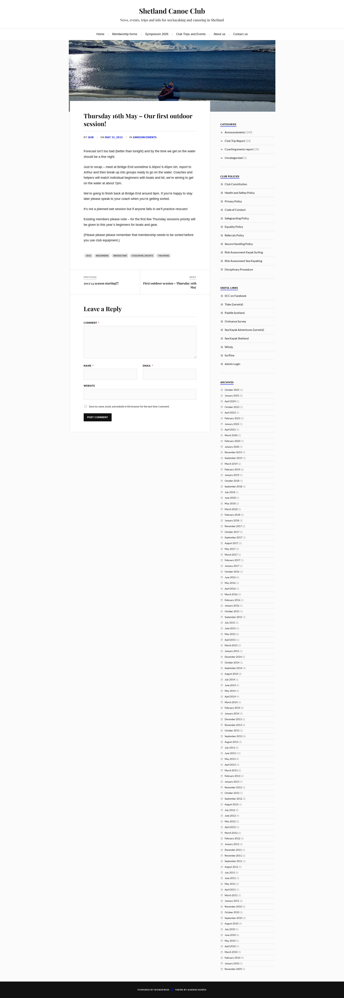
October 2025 (232, 389)
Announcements (145, 137)
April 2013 (230, 764)
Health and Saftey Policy (240, 192)
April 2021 (230, 429)
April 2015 (230, 639)
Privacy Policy (233, 201)
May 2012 (230, 821)
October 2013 (232, 730)
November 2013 (233, 725)
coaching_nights (142, 255)
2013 (88, 255)
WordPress (161, 989)
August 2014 (231, 673)
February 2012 (232, 838)
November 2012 (233, 787)
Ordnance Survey (235, 321)
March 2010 (231, 952)
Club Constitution (236, 184)
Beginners (102, 255)
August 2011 (231, 866)
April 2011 (230, 889)
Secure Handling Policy (239, 243)
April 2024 (230, 401)
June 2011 (230, 878)
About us (219, 34)
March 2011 (231, 895)
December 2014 (233, 656)
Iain (91, 137)
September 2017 (233, 537)
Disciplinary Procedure (239, 269)
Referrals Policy (234, 235)
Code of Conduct (235, 209)
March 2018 (231, 509)
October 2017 (232, 531)
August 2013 (231, 742)
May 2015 (230, 634)
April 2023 (230, 412)
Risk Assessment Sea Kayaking (243, 260)
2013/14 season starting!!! (101, 283)
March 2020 (231, 435)
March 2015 (231, 645)
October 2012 (232, 793)
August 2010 (231, 923)
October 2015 (232, 611)
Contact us (240, 34)
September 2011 (233, 861)
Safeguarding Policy (237, 218)
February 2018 (232, 514)
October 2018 (232, 480)
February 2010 (232, 957)
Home (100, 34)
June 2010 (230, 935)
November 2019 (233, 452)
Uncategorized (234, 157)
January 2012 (232, 844)
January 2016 (232, 605)
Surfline (229, 355)
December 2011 (233, 849)
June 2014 (230, 685)
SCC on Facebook (235, 295)
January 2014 (232, 713)
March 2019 (231, 463)
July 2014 (230, 679)
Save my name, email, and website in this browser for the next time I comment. (129, 406)
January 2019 (232, 475)
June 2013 (230, 753)
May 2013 (230, 759)
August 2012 (231, 804)
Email (148, 365)
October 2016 (232, 571)
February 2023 (232, 418)
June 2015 (230, 628)
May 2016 (230, 582)
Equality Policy (234, 226)
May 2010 (230, 940)
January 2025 (232, 395)
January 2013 (232, 781)
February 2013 (232, 776)
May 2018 (230, 503)
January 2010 (232, 963)
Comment (91, 322)
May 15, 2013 (114, 137)
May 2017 (230, 548)
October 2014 (232, 662)
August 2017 (231, 543)
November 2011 (233, 855)
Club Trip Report (235, 140)
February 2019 (232, 469)
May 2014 (230, 690)
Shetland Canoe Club (172, 10)
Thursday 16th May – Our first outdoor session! (138, 120)
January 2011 (232, 900)
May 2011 (230, 883)
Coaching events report (239, 149)
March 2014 (231, 702)
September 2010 (233, 918)
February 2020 (232, 441)
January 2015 (232, 651)
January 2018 (232, 520)
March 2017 (231, 554)
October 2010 (232, 912)
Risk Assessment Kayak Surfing (244, 252)
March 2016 (231, 594)
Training (163, 255)
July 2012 (230, 810)
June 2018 (230, 497)
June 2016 (230, 577)
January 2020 (232, 446)
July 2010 (230, 929)
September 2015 (233, 617)
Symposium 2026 (156, 34)
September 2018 (233, 486)
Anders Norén (197, 989)
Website (89, 385)
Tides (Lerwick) (234, 304)
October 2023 (232, 407)
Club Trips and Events (191, 34)
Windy (229, 347)
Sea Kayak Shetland (237, 338)
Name (89, 365)
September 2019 (233, 458)
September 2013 (233, 736)
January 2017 (232, 565)
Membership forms (124, 34)
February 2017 (232, 560)
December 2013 (233, 719)
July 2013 (230, 747)
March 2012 (231, 832)
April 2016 (230, 588)
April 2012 (230, 827)
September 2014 (233, 668)
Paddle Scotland (235, 312)
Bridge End (120, 255)
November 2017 (233, 526)
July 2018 (230, 492)
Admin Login (232, 364)
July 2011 (230, 872)
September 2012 (233, 798)
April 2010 (230, 946)
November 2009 (233, 969)
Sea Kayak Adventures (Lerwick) (244, 329)
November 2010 (233, 906)
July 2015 (230, 622)
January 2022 (232, 424)
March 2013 (231, 770)
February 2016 (232, 600)
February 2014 (232, 707)
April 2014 (230, 696)
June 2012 (230, 815)
